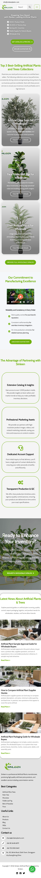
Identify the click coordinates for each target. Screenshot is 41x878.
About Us (6, 816)
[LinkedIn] (34, 2)
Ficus (4, 806)
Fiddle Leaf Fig (7, 801)
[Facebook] (27, 2)
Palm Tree (6, 795)
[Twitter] (30, 2)
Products (5, 819)
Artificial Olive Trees (9, 792)
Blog (4, 822)
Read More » (5, 660)
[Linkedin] (17, 873)
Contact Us (6, 828)
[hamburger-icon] (37, 7)
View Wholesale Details (20, 140)
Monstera (6, 798)
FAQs (4, 825)
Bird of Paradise (8, 804)
